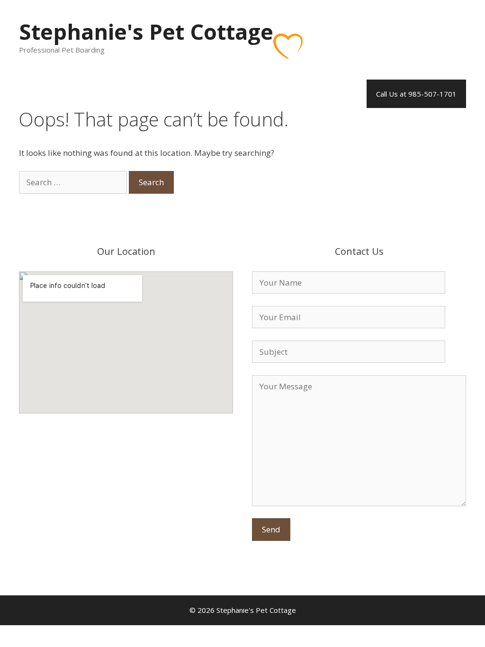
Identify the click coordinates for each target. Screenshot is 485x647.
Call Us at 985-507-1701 (416, 94)
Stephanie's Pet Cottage (146, 31)
